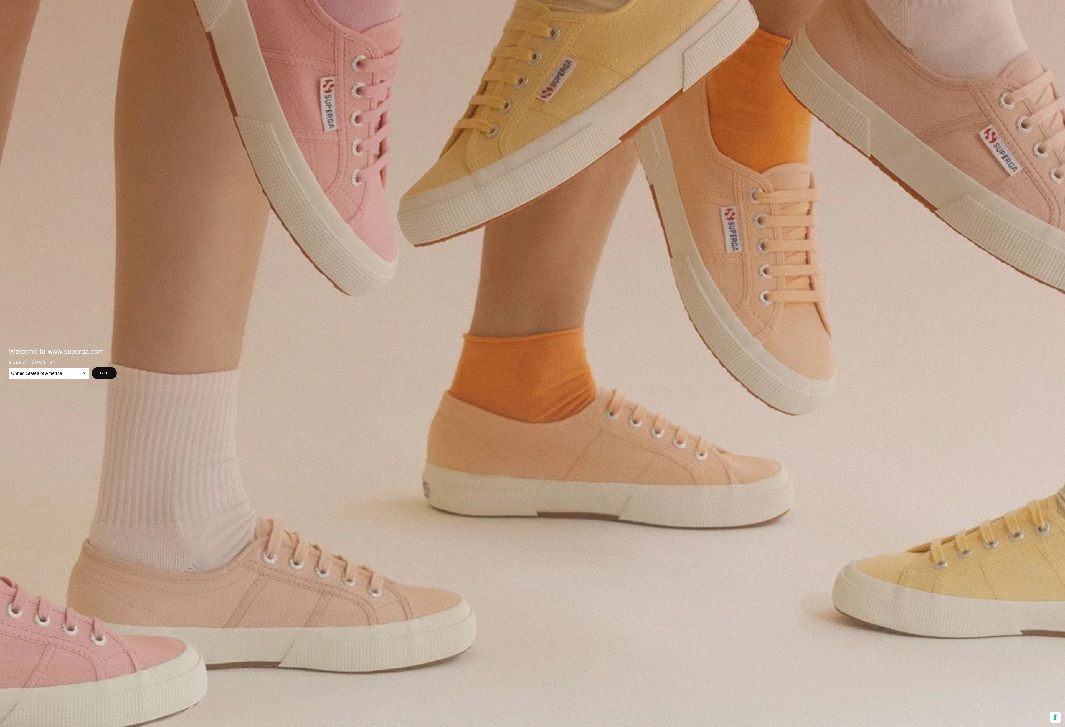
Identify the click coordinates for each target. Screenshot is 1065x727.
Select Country (33, 362)
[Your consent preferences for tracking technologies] (1055, 717)
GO (104, 373)
